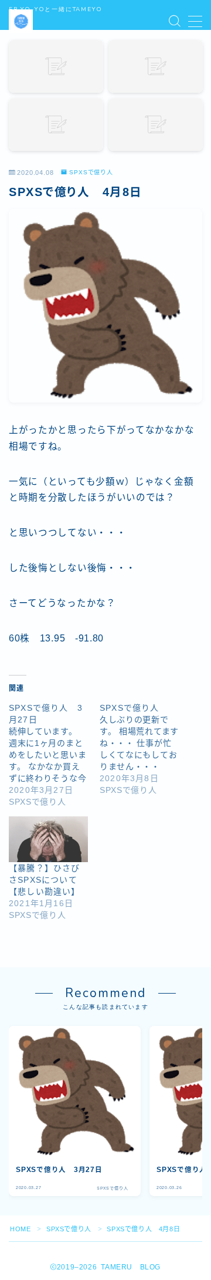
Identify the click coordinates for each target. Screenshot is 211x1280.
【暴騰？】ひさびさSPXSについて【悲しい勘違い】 (44, 879)
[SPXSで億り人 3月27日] (54, 755)
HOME (20, 1228)
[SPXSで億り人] (145, 749)
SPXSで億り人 (91, 172)
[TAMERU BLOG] (21, 21)
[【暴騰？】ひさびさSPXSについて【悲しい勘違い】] (48, 839)
